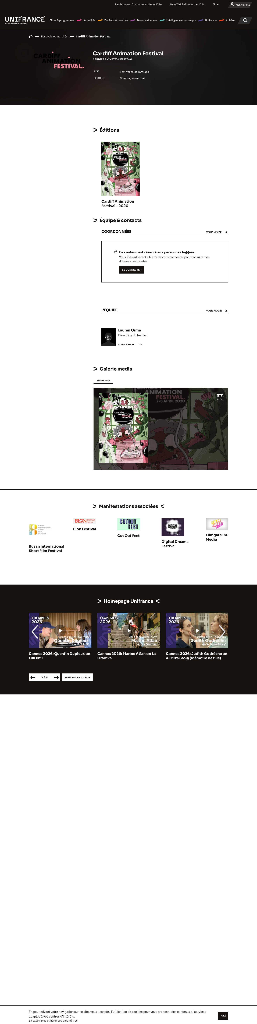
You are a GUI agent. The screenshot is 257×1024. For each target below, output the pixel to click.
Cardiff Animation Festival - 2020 (117, 203)
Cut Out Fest (128, 536)
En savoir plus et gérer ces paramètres (53, 1020)
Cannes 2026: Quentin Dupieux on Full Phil (59, 656)
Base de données (147, 20)
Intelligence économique (181, 20)
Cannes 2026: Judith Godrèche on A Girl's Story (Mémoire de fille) (196, 656)
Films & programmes (62, 20)
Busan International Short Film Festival (46, 548)
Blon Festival (84, 529)
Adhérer (231, 20)
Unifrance (211, 20)
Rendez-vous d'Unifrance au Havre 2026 (138, 4)
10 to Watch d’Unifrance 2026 (187, 4)
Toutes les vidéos (77, 677)
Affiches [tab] (103, 380)
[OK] (223, 1015)
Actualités (89, 20)
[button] (220, 398)
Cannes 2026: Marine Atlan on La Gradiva (126, 656)
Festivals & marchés (116, 20)
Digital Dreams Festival (175, 544)
